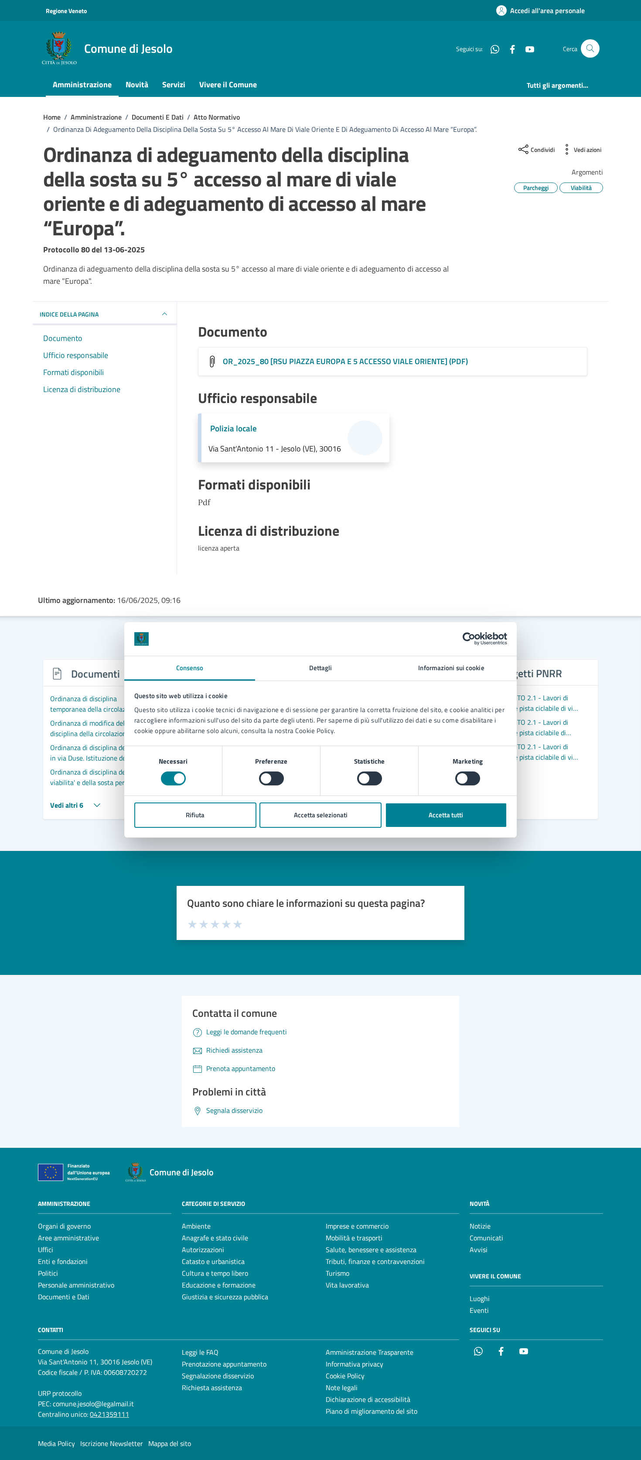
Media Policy (56, 1443)
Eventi (479, 1310)
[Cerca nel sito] (590, 48)
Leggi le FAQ (200, 1352)
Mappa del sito (169, 1443)
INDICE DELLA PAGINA (69, 314)
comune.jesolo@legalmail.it (93, 1403)
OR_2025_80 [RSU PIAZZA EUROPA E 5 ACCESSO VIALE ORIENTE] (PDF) (345, 361)
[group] (106, 744)
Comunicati (486, 1238)
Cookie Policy (345, 1375)
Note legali (342, 1387)
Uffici (45, 1249)
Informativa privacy (354, 1364)
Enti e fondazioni (63, 1261)
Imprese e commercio (357, 1226)
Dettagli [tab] (320, 668)
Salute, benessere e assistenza (371, 1249)
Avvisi (479, 1249)
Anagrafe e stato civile (215, 1238)
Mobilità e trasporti (354, 1238)
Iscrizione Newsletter (111, 1443)
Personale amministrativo (76, 1285)
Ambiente (196, 1226)
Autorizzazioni (203, 1249)
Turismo (337, 1273)
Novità (137, 84)
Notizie (480, 1226)
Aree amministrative (68, 1238)
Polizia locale (233, 428)
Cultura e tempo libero (215, 1273)
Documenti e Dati (63, 1296)
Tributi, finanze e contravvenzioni (375, 1261)
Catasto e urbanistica (213, 1261)
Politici (48, 1273)
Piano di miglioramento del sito (371, 1411)
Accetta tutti (446, 815)
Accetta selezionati (321, 815)
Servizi (173, 84)
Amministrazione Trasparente (369, 1352)
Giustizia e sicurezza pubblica (225, 1296)
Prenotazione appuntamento (224, 1364)
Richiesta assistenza (212, 1387)
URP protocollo (60, 1393)
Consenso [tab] (190, 668)
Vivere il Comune (228, 84)
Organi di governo (64, 1226)
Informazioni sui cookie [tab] (451, 668)
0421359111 (109, 1414)
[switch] (271, 778)
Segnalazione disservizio (218, 1375)
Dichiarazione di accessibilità (368, 1399)
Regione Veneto (66, 10)
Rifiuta (195, 815)
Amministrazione (82, 84)
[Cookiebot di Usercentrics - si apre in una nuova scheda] (469, 638)
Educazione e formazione (219, 1285)
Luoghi (480, 1298)
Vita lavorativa (347, 1285)
